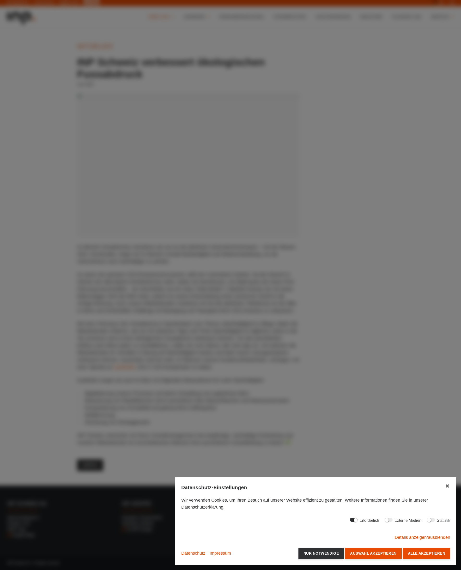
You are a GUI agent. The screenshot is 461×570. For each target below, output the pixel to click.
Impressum (220, 553)
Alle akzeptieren (426, 553)
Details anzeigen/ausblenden (422, 537)
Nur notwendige (321, 553)
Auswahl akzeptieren (373, 553)
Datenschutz (193, 553)
